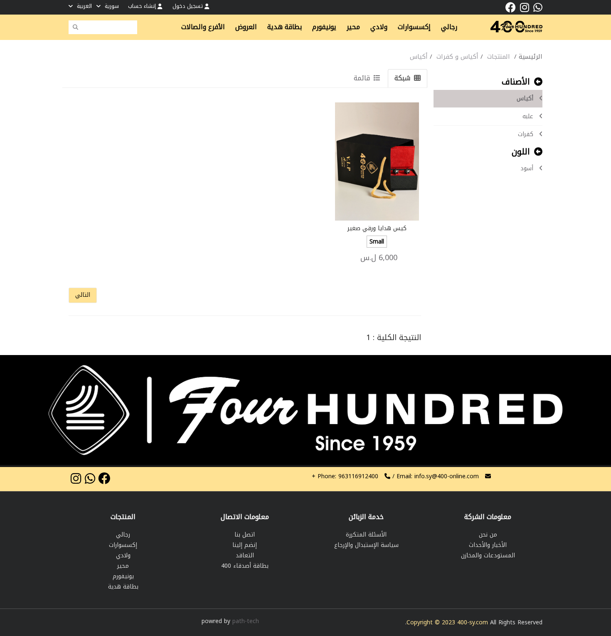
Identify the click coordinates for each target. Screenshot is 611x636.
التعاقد (245, 555)
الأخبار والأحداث (488, 545)
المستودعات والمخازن (488, 555)
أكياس (525, 98)
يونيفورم (123, 576)
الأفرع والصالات (203, 27)
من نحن (488, 534)
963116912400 (345, 476)
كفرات (525, 134)
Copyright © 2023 (432, 622)
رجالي (123, 534)
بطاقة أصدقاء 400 (245, 565)
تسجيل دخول (188, 6)
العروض (246, 27)
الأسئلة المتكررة (366, 534)
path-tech (245, 621)
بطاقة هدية (123, 586)
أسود (526, 168)
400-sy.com (472, 622)
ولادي (123, 555)
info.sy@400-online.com (446, 476)
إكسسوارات (123, 545)
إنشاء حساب (143, 6)
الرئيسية (530, 56)
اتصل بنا (244, 534)
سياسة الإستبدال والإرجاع (366, 545)
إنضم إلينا (244, 545)
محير (123, 565)
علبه (527, 116)
